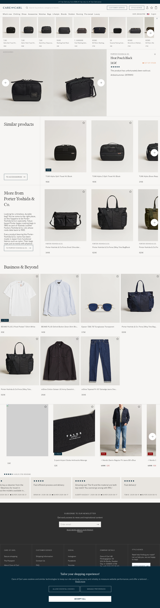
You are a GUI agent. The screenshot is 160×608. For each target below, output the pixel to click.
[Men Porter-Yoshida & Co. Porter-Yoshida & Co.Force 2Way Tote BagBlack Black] (112, 215)
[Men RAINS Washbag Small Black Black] (64, 27)
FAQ (37, 565)
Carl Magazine (138, 14)
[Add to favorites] (83, 123)
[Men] (27, 430)
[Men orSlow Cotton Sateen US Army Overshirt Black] (60, 360)
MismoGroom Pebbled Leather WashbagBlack (134, 43)
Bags (49, 14)
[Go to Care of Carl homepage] (12, 8)
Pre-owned (88, 14)
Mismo (94, 40)
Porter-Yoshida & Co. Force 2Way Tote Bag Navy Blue (138, 327)
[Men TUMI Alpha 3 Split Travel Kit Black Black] (28, 27)
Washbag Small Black (63, 43)
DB (111, 40)
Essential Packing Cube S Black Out (117, 43)
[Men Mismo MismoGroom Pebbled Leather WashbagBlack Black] (135, 27)
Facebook (72, 561)
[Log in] (147, 7)
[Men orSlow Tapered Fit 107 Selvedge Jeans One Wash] (100, 360)
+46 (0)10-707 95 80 (111, 566)
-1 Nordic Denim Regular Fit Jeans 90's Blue (118, 460)
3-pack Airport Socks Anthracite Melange (70, 460)
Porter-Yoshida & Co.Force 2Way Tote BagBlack (111, 247)
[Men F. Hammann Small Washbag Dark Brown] (82, 27)
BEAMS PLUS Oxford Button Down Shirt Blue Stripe (59, 327)
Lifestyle (56, 14)
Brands (64, 14)
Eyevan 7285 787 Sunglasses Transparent (98, 327)
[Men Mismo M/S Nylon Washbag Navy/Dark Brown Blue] (99, 27)
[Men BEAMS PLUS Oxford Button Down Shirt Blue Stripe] (60, 298)
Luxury (97, 14)
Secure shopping (10, 556)
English (153, 14)
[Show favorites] (151, 7)
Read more (80, 581)
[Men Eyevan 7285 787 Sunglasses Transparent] (100, 298)
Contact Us (40, 561)
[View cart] (156, 7)
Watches (42, 14)
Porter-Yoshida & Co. (120, 54)
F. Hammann (78, 40)
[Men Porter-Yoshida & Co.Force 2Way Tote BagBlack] (19, 360)
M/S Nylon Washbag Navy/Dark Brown (98, 43)
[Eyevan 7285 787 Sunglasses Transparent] (100, 324)
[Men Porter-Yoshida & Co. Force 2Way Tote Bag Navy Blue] (140, 298)
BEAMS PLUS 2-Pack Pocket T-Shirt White (18, 327)
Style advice (136, 8)
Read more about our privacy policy (80, 530)
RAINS (59, 40)
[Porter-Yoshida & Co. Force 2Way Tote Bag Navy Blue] (140, 324)
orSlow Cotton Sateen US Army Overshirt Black (57, 389)
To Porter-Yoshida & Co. (17, 248)
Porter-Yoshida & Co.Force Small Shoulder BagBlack (62, 247)
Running (79, 14)
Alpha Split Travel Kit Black (10, 43)
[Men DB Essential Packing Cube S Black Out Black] (117, 27)
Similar (19, 124)
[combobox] (153, 14)
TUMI (5, 40)
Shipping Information (44, 556)
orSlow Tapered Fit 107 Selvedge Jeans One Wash (98, 389)
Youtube (71, 565)
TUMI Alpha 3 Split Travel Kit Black (106, 176)
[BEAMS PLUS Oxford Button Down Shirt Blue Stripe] (60, 324)
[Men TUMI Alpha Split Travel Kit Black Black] (10, 27)
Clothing (16, 14)
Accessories (32, 14)
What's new (7, 14)
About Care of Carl (11, 565)
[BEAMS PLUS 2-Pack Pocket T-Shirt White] (19, 324)
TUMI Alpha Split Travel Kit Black (59, 176)
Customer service (117, 8)
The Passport (9, 561)
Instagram (72, 556)
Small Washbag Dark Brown (80, 43)
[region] (80, 488)
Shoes (24, 14)
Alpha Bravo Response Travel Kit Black (45, 43)
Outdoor (71, 14)
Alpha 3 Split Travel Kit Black (27, 43)
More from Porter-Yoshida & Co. (19, 198)
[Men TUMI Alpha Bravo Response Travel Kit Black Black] (46, 27)
